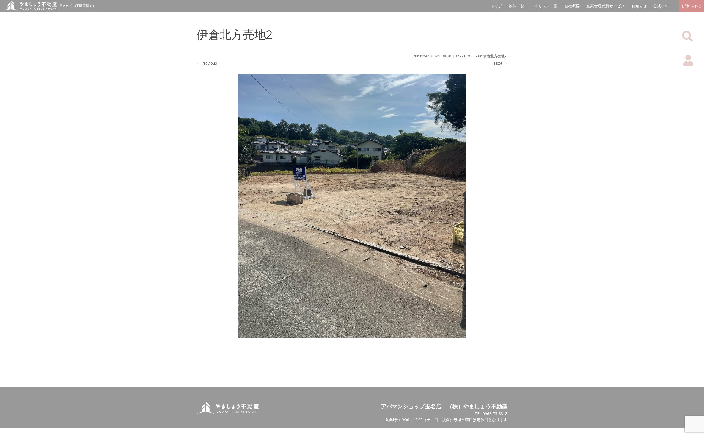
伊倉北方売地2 (495, 56)
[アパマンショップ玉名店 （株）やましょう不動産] (28, 9)
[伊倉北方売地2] (352, 205)
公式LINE (661, 6)
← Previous (207, 63)
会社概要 (572, 6)
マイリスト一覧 (544, 6)
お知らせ (639, 6)
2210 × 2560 (469, 56)
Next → (500, 63)
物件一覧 (516, 6)
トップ (496, 6)
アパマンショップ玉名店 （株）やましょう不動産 (444, 406)
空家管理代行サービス (605, 6)
